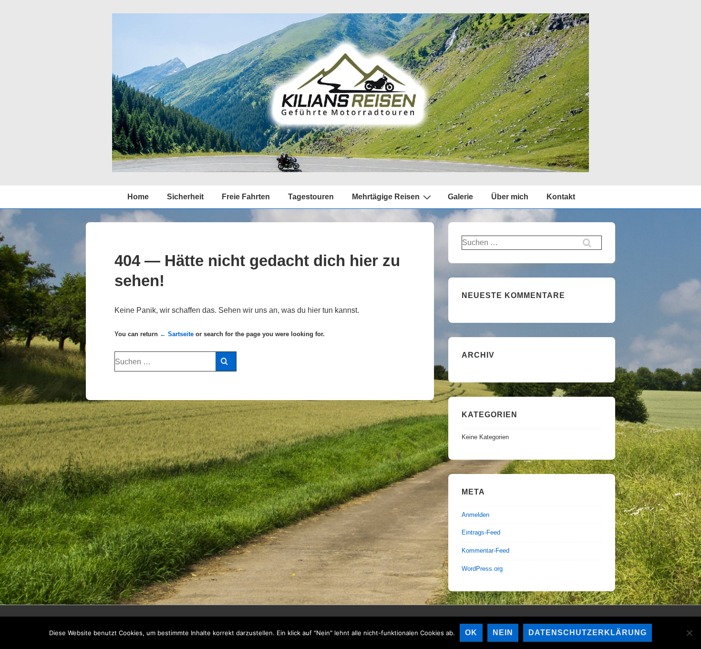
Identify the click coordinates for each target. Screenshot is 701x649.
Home (138, 197)
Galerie (460, 197)
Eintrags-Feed (481, 532)
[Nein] (689, 633)
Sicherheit (185, 197)
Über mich (509, 197)
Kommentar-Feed (485, 550)
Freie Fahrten (246, 197)
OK (471, 632)
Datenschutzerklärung (587, 632)
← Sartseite (177, 334)
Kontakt (560, 197)
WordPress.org (482, 568)
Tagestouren (311, 197)
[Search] (226, 361)
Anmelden (475, 514)
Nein (503, 632)
